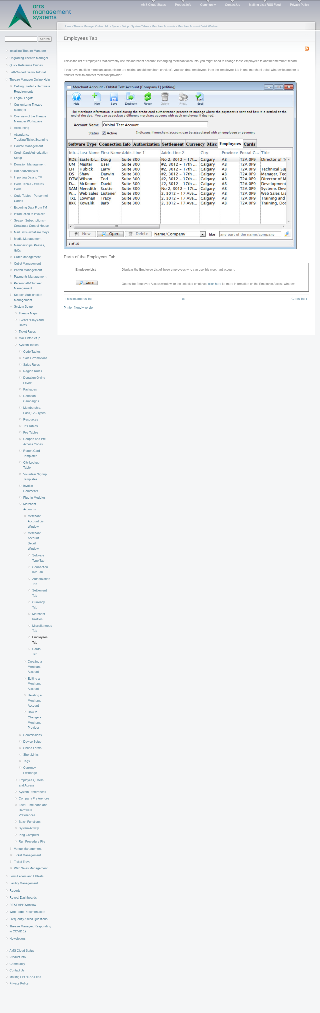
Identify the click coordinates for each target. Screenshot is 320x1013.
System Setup (23, 306)
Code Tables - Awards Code (29, 186)
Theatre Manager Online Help (30, 79)
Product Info (183, 5)
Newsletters (18, 938)
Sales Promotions (35, 358)
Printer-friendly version (79, 307)
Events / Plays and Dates (31, 322)
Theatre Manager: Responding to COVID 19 (30, 929)
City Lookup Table (31, 465)
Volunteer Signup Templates (35, 477)
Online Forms (32, 748)
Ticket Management (27, 855)
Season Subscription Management (28, 297)
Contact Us (232, 5)
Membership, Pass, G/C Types (34, 410)
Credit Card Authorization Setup (31, 155)
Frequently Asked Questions (29, 919)
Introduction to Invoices (29, 214)
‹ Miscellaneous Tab (78, 299)
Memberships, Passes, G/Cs (29, 248)
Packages (30, 389)
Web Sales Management (31, 868)
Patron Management (28, 270)
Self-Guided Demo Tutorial (28, 72)
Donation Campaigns (31, 398)
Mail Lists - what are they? (31, 232)
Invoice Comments (30, 488)
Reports (15, 890)
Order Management (27, 257)
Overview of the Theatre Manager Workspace (30, 119)
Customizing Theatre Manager (28, 107)
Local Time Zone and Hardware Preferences (33, 810)
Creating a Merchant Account (35, 667)
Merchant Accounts (29, 506)
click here (214, 284)
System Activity (29, 828)
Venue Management (28, 849)
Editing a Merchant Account (34, 684)
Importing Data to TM (28, 177)
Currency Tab (38, 604)
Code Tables (31, 351)
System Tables (28, 345)
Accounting (21, 128)
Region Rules (32, 371)
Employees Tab (38, 640)
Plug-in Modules (34, 497)
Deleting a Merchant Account (35, 700)
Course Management (28, 146)
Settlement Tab (38, 593)
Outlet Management (27, 263)
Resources (30, 419)
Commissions (32, 735)
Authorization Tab (38, 581)
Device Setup (32, 741)
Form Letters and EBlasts (27, 876)
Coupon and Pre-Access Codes (35, 441)
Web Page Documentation (27, 912)
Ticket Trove (22, 862)
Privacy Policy (299, 5)
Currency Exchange (30, 770)
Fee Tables (30, 432)
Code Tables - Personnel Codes (31, 198)
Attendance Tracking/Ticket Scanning (31, 137)
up (184, 299)
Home (67, 26)
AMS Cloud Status (153, 5)
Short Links (30, 754)
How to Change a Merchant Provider (34, 719)
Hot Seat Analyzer (26, 171)
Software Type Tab (38, 558)
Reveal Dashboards (23, 897)
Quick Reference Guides (26, 65)
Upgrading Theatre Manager (29, 58)
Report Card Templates (31, 453)
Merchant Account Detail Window (34, 540)
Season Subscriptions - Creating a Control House (31, 223)
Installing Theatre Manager (28, 51)
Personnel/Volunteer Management (28, 286)
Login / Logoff (23, 98)
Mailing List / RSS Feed (265, 5)
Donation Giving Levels (34, 380)
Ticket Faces (27, 331)
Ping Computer (29, 835)
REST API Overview (23, 905)
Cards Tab (36, 651)
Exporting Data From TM (30, 207)
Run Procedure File (32, 841)
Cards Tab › (299, 299)
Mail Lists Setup (29, 338)
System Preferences (32, 792)
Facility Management (24, 883)
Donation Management (29, 164)
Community (208, 5)
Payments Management (30, 276)
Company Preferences (34, 798)
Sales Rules (31, 364)
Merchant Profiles (38, 616)
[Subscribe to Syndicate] (307, 48)
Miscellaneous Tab (38, 628)
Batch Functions (29, 822)
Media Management (27, 239)
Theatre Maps (28, 313)
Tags (26, 761)
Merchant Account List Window (36, 521)
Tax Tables (30, 426)
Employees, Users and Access (31, 782)
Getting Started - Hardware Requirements (32, 89)
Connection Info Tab (38, 569)
